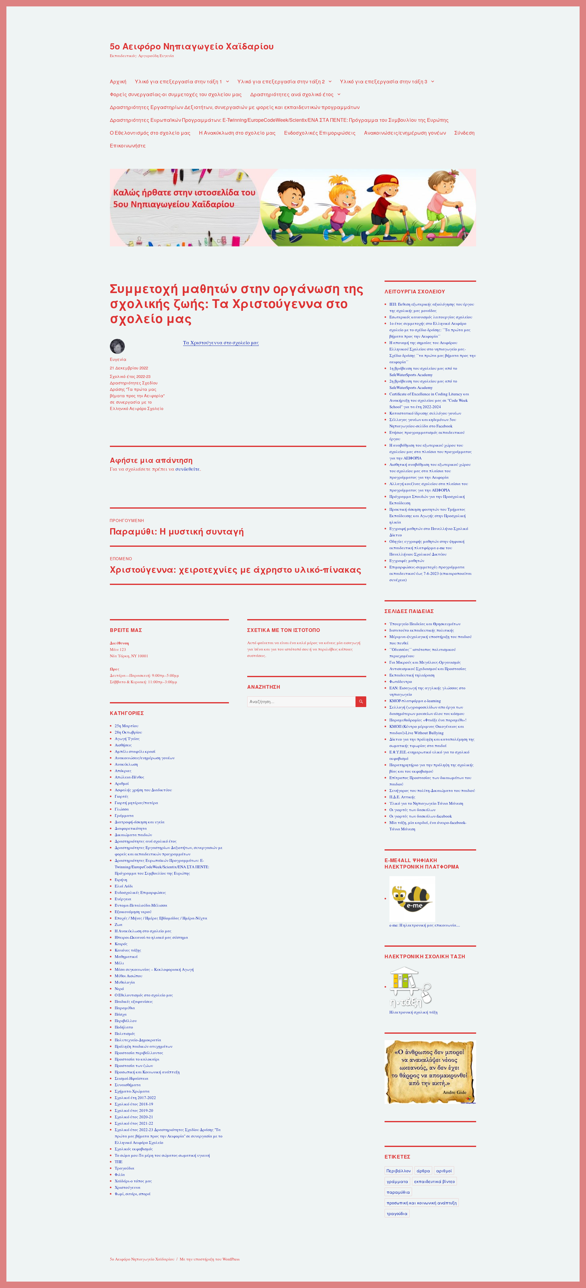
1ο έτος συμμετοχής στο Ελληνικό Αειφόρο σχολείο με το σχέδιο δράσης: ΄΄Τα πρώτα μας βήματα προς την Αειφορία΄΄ (430, 330)
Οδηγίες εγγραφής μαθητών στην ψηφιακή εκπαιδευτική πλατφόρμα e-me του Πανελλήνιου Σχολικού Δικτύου (427, 548)
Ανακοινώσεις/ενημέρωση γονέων (405, 132)
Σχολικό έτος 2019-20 (134, 1110)
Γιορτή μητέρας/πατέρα (136, 802)
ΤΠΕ (118, 1161)
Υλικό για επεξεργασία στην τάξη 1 (178, 81)
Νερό (119, 988)
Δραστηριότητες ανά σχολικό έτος (292, 94)
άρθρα (423, 1171)
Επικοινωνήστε (128, 145)
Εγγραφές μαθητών (406, 560)
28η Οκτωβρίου (128, 732)
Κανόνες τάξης (128, 950)
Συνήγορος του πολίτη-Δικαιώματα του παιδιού (432, 790)
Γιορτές (121, 796)
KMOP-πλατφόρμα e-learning (415, 700)
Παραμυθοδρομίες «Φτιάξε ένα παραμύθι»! (427, 720)
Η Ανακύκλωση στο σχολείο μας (237, 132)
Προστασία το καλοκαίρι (137, 1059)
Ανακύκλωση (126, 764)
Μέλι (119, 963)
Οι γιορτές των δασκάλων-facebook (420, 816)
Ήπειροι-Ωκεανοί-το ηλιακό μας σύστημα (151, 937)
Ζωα (118, 924)
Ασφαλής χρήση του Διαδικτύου (143, 790)
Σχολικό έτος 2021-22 (134, 1123)
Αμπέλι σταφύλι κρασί (135, 751)
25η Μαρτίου (126, 725)
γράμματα (397, 1181)
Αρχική (118, 81)
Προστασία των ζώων (134, 1065)
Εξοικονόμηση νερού (133, 911)
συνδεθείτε (187, 469)
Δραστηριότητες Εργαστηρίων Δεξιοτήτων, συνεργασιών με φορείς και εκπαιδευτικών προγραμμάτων (235, 107)
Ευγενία (118, 359)
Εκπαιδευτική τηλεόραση (412, 675)
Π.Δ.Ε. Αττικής (402, 797)
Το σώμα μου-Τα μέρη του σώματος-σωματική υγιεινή (162, 1155)
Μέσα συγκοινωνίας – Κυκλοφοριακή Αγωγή (154, 969)
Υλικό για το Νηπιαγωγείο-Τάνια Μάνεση (426, 803)
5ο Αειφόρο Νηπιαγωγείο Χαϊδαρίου (192, 46)
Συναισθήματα (128, 1084)
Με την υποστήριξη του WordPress (210, 1259)
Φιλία (120, 1174)
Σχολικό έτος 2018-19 (134, 1104)
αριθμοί (444, 1171)
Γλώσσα (122, 809)
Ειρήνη (121, 879)
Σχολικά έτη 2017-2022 (135, 1097)
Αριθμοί (122, 783)
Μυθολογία (125, 982)
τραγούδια (397, 1213)
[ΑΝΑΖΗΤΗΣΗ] (361, 701)
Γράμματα (124, 815)
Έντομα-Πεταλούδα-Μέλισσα (141, 905)
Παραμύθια (125, 1007)
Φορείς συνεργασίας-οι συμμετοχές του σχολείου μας (176, 94)
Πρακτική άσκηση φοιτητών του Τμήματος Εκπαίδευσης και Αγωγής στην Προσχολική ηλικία (427, 515)
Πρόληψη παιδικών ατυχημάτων (143, 1046)
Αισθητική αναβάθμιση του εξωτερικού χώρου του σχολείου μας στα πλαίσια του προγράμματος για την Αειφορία (430, 471)
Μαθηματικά (126, 956)
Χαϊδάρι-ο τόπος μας (133, 1181)
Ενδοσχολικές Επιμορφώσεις (320, 132)
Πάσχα (121, 1014)
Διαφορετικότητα (131, 828)
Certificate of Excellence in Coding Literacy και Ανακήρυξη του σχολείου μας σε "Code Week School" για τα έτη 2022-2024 (429, 400)
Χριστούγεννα (127, 1187)
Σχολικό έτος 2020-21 (134, 1116)
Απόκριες (123, 770)
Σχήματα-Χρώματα (132, 1091)
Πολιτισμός (125, 1033)
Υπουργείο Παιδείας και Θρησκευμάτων (425, 623)
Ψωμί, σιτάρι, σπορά (132, 1193)
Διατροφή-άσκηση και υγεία (140, 822)
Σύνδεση (464, 132)
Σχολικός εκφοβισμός (134, 1149)
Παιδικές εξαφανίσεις (134, 1001)
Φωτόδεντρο (400, 681)
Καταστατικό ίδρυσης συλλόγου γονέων (425, 413)
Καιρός (121, 943)
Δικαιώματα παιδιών (133, 834)
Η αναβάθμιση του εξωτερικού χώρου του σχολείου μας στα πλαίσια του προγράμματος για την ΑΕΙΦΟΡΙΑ (430, 451)
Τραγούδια (124, 1168)
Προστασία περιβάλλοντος (139, 1052)
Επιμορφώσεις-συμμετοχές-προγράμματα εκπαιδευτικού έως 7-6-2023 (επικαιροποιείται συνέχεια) (430, 573)
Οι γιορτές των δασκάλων (412, 809)
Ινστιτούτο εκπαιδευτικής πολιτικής (421, 630)
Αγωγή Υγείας (127, 738)
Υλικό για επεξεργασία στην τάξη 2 (281, 81)
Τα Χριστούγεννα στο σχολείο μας (221, 342)
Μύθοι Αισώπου (128, 975)
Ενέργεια (123, 899)
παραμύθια (398, 1192)
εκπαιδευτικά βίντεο (434, 1181)
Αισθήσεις (123, 745)
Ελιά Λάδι (124, 886)
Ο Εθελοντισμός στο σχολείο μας (150, 132)
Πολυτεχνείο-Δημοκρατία (138, 1040)
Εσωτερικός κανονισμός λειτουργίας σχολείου (430, 317)
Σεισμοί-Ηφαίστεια (131, 1078)
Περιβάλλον (126, 1020)
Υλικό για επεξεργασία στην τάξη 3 (383, 81)
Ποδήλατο (124, 1027)
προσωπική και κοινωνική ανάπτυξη (422, 1203)
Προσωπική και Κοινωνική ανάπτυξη (147, 1072)
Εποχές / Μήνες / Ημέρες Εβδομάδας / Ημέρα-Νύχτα (161, 918)
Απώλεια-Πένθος (129, 777)
